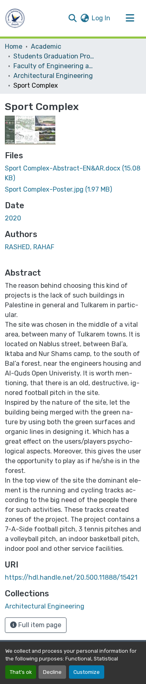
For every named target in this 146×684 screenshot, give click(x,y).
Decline (52, 672)
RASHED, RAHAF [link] (29, 247)
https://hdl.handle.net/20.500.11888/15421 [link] (71, 577)
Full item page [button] (39, 625)
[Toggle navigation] (129, 18)
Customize (86, 672)
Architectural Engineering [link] (53, 76)
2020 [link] (13, 218)
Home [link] (13, 46)
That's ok (21, 672)
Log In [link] (101, 18)
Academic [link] (46, 46)
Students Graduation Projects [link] (53, 56)
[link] (73, 173)
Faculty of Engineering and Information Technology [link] (53, 66)
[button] (15, 18)
